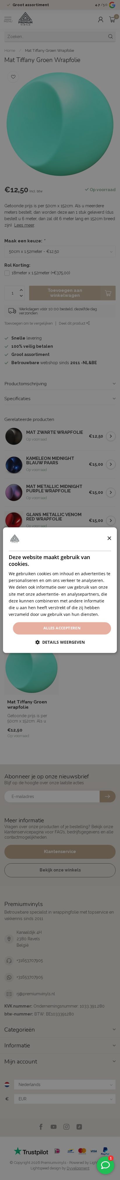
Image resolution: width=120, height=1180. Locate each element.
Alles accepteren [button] (62, 628)
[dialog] (60, 590)
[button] (60, 642)
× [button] (109, 538)
